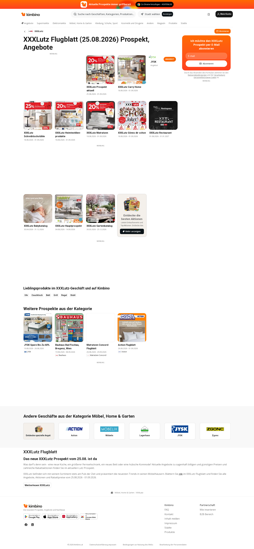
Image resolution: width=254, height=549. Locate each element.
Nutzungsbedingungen (197, 75)
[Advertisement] (53, 75)
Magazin (161, 23)
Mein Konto (225, 14)
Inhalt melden (172, 518)
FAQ (166, 509)
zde (181, 473)
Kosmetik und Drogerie (132, 23)
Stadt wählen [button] (152, 14)
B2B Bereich (206, 514)
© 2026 (75, 544)
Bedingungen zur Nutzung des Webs (138, 544)
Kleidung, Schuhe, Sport (106, 23)
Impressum (170, 523)
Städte (184, 23)
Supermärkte (43, 23)
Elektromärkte (59, 23)
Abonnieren (224, 31)
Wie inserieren (208, 509)
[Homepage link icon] (112, 493)
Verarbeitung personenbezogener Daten (209, 76)
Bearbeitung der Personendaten (173, 544)
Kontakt (168, 514)
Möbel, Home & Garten (80, 23)
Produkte (173, 23)
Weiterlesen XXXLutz (37, 485)
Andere (150, 23)
